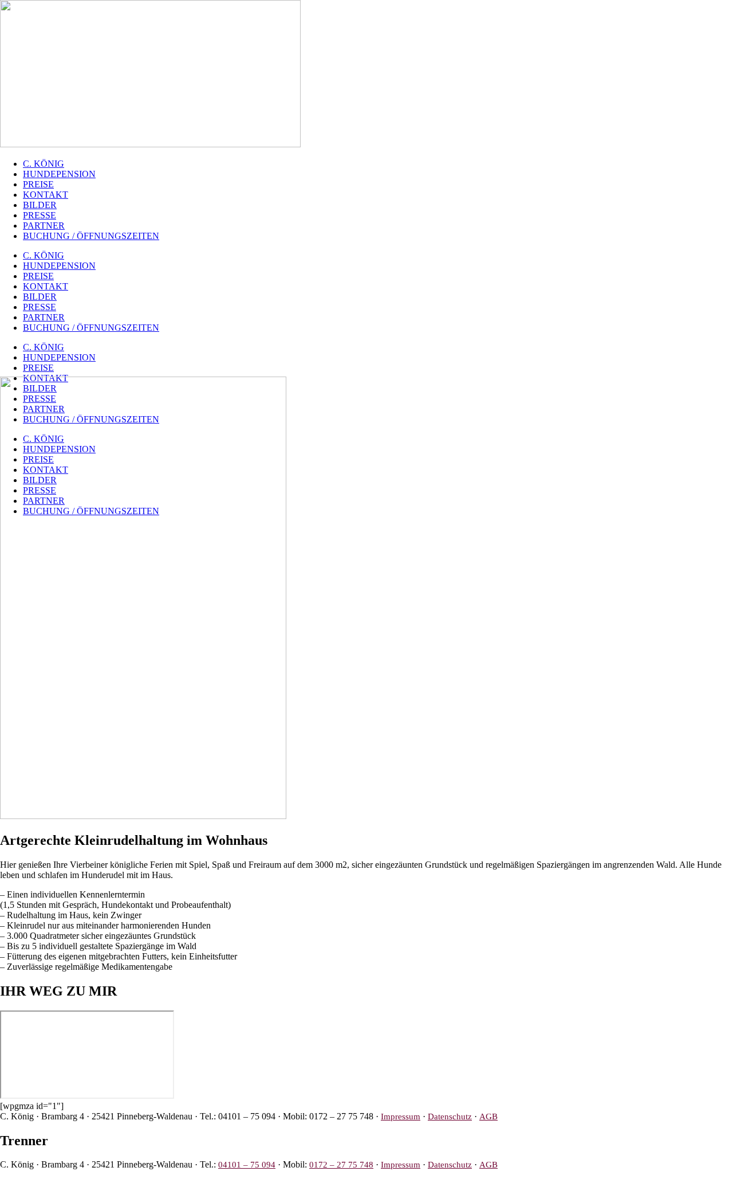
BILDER (40, 205)
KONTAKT (45, 194)
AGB (488, 1116)
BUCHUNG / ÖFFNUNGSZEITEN (91, 236)
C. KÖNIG (43, 164)
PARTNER (44, 225)
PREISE (38, 184)
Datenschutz (450, 1116)
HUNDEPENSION (59, 174)
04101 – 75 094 (246, 1164)
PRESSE (39, 215)
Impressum (400, 1116)
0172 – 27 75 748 (341, 1164)
